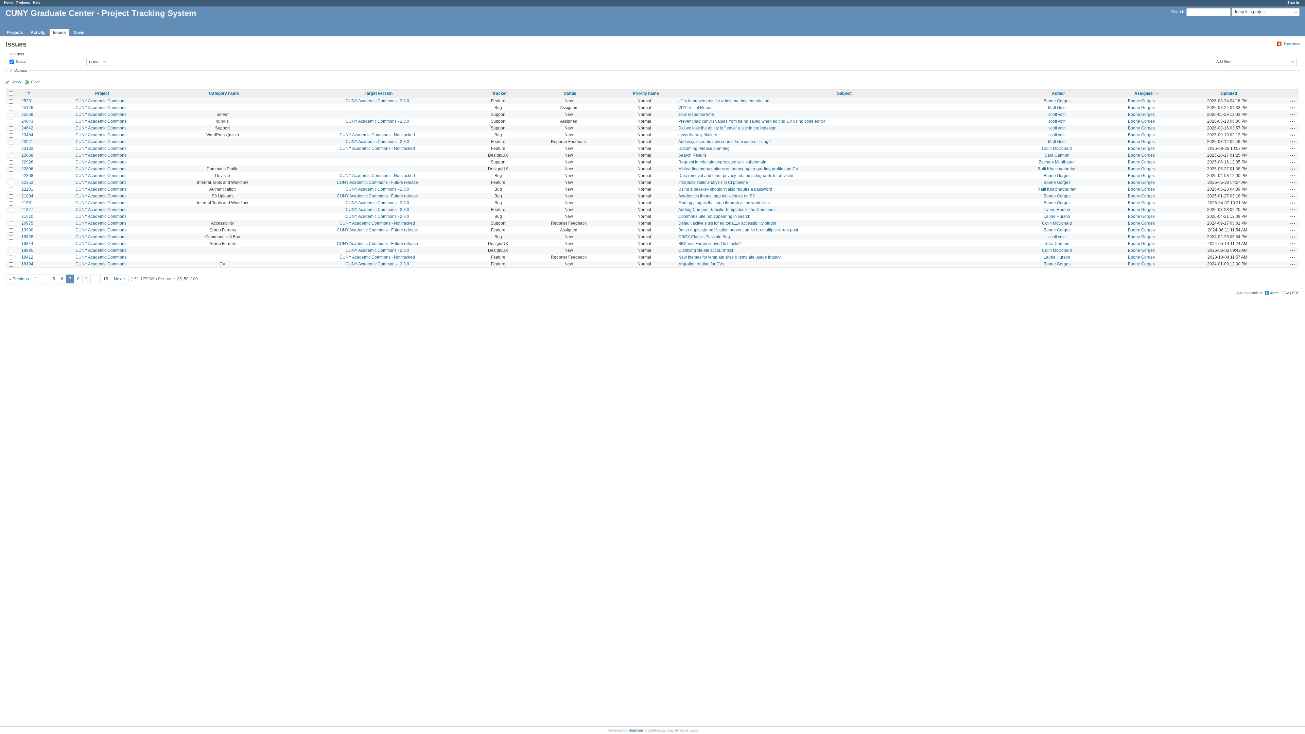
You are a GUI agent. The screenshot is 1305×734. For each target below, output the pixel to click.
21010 (27, 216)
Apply (16, 82)
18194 (27, 264)
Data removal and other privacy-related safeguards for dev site (735, 175)
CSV (1285, 293)
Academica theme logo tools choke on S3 (716, 196)
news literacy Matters (697, 135)
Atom (1274, 293)
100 (194, 279)
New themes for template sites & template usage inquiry (729, 257)
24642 (27, 128)
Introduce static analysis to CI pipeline (713, 182)
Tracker (499, 93)
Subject (844, 93)
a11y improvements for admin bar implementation (723, 101)
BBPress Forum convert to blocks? (710, 243)
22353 (27, 182)
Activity (38, 32)
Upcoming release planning (704, 148)
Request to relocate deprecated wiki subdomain (722, 162)
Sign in (1293, 2)
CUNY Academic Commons (100, 101)
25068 (27, 114)
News (78, 32)
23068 (27, 155)
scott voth (1057, 114)
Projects (23, 2)
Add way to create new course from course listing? (724, 141)
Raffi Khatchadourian (1057, 169)
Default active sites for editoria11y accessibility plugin (727, 223)
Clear (35, 82)
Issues (59, 32)
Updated (1229, 93)
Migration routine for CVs (701, 264)
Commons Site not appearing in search (714, 216)
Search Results (692, 155)
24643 (27, 121)
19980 (27, 230)
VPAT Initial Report (695, 107)
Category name (224, 93)
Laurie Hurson (1057, 209)
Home (9, 2)
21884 (27, 196)
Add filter (1223, 61)
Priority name (646, 93)
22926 (27, 162)
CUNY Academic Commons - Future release (377, 182)
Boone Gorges (1057, 101)
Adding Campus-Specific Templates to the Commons (727, 209)
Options (20, 70)
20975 (27, 223)
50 (186, 279)
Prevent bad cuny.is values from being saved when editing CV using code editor (751, 121)
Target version (379, 93)
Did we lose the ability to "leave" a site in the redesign (727, 128)
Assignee (1143, 93)
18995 (27, 250)
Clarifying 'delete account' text (705, 250)
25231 (27, 101)
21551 (27, 202)
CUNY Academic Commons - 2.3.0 (377, 264)
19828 (27, 236)
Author (1058, 93)
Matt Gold (1057, 107)
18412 (27, 257)
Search (1177, 12)
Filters (19, 54)
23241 (27, 141)
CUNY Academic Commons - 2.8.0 (377, 101)
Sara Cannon (1057, 155)
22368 (27, 175)
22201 (27, 189)
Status (21, 61)
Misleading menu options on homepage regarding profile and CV (738, 169)
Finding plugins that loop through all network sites (724, 202)
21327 (27, 209)
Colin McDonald (1057, 148)
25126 (27, 107)
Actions (1292, 101)
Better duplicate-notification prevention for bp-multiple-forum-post (738, 230)
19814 (27, 243)
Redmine (635, 730)
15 (105, 279)
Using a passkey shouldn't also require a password (725, 189)
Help (36, 2)
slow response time (696, 114)
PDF (1296, 293)
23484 (27, 135)
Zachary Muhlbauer (1057, 162)
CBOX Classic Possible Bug (704, 236)
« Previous (19, 279)
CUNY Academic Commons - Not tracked (377, 135)
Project (102, 93)
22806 (27, 169)
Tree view (1291, 44)
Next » (120, 279)
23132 (27, 148)
